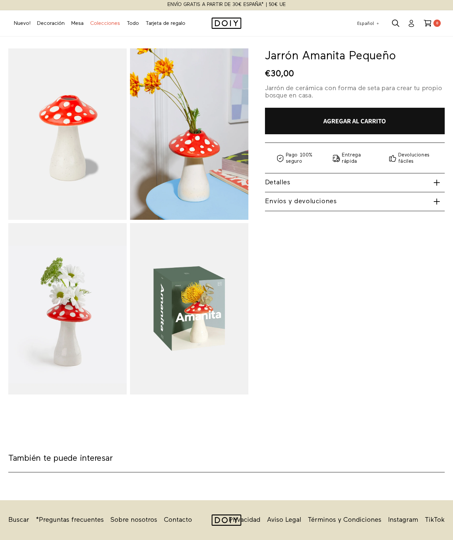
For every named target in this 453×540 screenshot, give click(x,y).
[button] (396, 23)
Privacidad (244, 520)
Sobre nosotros (133, 520)
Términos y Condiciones (344, 520)
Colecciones (105, 23)
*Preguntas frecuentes (70, 520)
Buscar (18, 520)
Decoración (51, 23)
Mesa (77, 23)
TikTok (435, 520)
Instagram (403, 520)
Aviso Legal (284, 520)
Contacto (178, 520)
